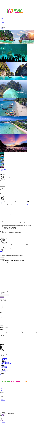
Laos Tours (2, 18)
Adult (0, 188)
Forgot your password (2, 420)
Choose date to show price (28, 204)
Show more (1, 206)
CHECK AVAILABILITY (3, 169)
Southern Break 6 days (4, 359)
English (1, 388)
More (1, 19)
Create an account (3, 422)
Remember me (2, 419)
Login (0, 421)
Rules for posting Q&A (2, 297)
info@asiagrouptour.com (3, 2)
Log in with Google (4, 415)
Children (1, 190)
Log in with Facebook (2, 414)
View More (1, 374)
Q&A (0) (2, 170)
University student (1, 189)
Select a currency (1, 392)
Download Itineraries (2, 251)
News (3, 22)
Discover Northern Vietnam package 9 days (6, 363)
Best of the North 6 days (4, 367)
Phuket (2, 28)
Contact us (2, 399)
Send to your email (2, 257)
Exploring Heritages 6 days (4, 371)
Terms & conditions (3, 400)
